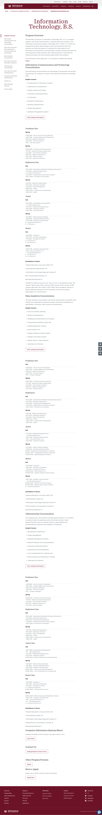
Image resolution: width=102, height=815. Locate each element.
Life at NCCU (55, 6)
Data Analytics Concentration (8, 57)
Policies (6, 803)
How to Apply (8, 89)
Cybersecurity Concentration (8, 66)
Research (78, 6)
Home (6, 11)
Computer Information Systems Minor (10, 76)
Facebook (90, 790)
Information (57, 1)
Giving (79, 1)
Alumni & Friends (46, 793)
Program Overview (9, 35)
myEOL (91, 1)
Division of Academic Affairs (20, 11)
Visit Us (6, 798)
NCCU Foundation (47, 796)
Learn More (30, 738)
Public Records (26, 795)
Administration (86, 6)
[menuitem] (89, 790)
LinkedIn (90, 800)
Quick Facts (45, 798)
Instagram (90, 798)
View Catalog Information (35, 117)
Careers (6, 800)
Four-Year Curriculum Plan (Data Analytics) (10, 61)
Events (75, 1)
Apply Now (30, 777)
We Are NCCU (46, 6)
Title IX (24, 800)
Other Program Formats (8, 85)
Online (29, 764)
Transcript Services (28, 793)
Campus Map (8, 793)
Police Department (9, 795)
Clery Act (25, 798)
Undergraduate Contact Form (37, 751)
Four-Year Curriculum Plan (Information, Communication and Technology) (10, 50)
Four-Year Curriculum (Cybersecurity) (10, 71)
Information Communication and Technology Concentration (10, 41)
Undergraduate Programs (39, 11)
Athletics (65, 1)
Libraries (6, 790)
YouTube (90, 795)
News (70, 1)
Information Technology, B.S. (60, 11)
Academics (63, 6)
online (27, 60)
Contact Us (7, 81)
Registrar (25, 790)
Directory (85, 1)
